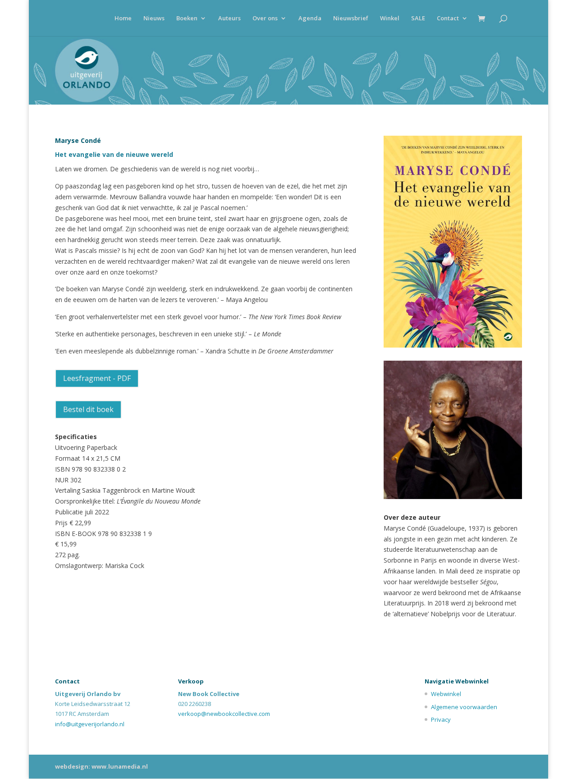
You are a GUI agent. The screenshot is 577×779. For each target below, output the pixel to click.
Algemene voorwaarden (464, 707)
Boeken (186, 18)
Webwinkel (446, 694)
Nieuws (154, 18)
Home (123, 18)
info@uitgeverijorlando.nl (89, 724)
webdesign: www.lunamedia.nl (101, 766)
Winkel (389, 18)
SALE (418, 18)
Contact (448, 18)
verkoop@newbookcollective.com (224, 714)
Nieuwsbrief (350, 18)
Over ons (265, 18)
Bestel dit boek (88, 409)
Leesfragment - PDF (97, 378)
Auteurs (229, 18)
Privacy (441, 719)
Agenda (309, 18)
